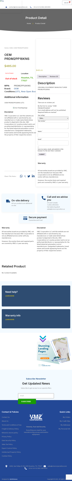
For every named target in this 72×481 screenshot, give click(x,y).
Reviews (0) (54, 77)
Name (40, 131)
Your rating (41, 115)
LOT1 (17, 91)
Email (40, 139)
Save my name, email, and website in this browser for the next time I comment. (50, 150)
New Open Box (28, 91)
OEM (11, 48)
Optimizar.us (13, 479)
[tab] (42, 77)
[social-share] (21, 176)
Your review (42, 121)
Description (43, 77)
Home (6, 48)
